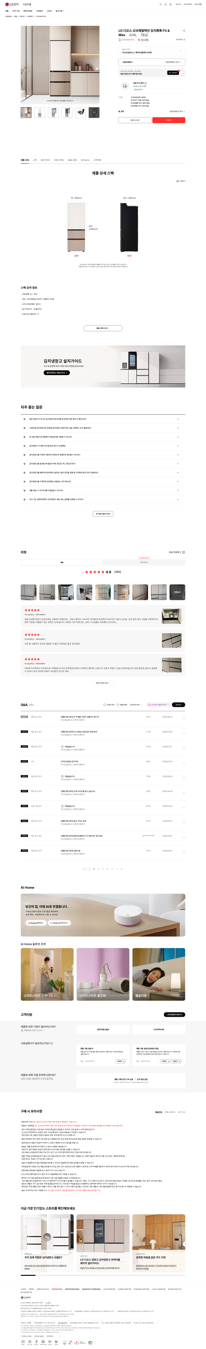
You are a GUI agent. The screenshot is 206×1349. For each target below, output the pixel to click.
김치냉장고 (30, 16)
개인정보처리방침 (57, 1289)
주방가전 (22, 16)
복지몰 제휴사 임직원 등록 (141, 1289)
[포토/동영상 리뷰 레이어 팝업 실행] (28, 592)
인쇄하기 (182, 181)
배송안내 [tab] (158, 1112)
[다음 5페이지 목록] (117, 869)
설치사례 (59, 11)
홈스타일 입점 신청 (26, 1292)
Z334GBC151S (128, 40)
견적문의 (39, 11)
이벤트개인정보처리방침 (72, 1289)
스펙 (35, 160)
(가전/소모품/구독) (49, 1306)
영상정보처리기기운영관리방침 (91, 1289)
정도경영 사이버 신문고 (175, 1289)
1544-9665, (50, 1311)
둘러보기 (40, 923)
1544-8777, (98, 1311)
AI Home (85, 160)
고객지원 (97, 160)
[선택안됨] (39, 112)
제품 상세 (25, 160)
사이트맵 (23, 1289)
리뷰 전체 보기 (102, 683)
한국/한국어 (50, 1336)
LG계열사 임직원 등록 (124, 1289)
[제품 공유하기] (184, 30)
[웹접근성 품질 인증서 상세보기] (90, 1342)
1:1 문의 (48, 1303)
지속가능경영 (188, 4)
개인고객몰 (198, 4)
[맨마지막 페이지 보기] (122, 869)
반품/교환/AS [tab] (170, 1112)
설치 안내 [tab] (181, 1112)
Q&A (72, 160)
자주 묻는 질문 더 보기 (103, 514)
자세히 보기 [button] (51, 1043)
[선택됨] (26, 112)
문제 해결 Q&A (103, 1029)
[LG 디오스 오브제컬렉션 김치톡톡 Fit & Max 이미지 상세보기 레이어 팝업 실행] (60, 65)
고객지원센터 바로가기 (174, 1015)
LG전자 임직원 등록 (109, 1289)
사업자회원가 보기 (172, 62)
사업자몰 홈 (8, 16)
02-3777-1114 (37, 1303)
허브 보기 (64, 923)
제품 (7, 11)
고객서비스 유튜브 (26, 1336)
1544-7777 (67, 1311)
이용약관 (31, 1289)
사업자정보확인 (62, 1323)
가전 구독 (16, 11)
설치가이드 (45, 160)
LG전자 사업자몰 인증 (158, 1289)
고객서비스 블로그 (39, 1336)
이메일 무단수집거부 (43, 1289)
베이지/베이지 (40, 615)
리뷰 (59, 160)
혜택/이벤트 (27, 11)
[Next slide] (185, 1244)
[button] (160, 4)
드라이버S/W (159, 1029)
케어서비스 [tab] (144, 562)
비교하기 (179, 39)
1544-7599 (47, 1308)
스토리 (49, 11)
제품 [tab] (61, 562)
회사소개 (178, 4)
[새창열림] (65, 1342)
